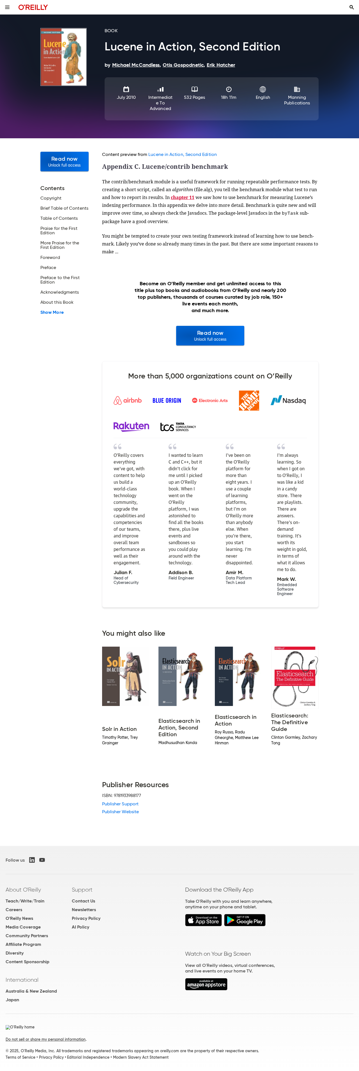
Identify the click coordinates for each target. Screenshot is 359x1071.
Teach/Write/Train (25, 901)
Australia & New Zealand (31, 991)
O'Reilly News (19, 918)
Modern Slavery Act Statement (141, 1057)
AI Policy (80, 927)
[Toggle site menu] (7, 7)
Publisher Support (120, 803)
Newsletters (84, 910)
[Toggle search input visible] (351, 7)
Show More (52, 312)
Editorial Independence (88, 1057)
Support (82, 889)
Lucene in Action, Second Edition (182, 154)
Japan (12, 1000)
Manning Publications (297, 100)
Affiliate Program (23, 944)
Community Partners (27, 936)
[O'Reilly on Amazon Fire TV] (206, 989)
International (22, 979)
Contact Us (83, 901)
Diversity (15, 953)
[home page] (33, 7)
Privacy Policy (86, 918)
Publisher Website (120, 811)
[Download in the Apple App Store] (203, 925)
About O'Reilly (23, 889)
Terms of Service (20, 1057)
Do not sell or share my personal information (46, 1039)
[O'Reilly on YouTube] (42, 860)
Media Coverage (23, 927)
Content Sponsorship (27, 962)
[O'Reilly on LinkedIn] (32, 860)
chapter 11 (182, 197)
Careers (14, 910)
